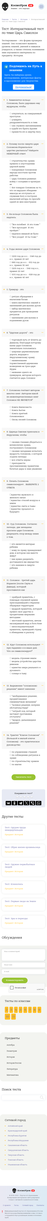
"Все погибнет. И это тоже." (26, 224)
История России (14, 1063)
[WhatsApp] (38, 803)
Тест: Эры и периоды (16, 918)
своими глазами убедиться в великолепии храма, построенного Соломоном (26, 445)
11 (13, 1016)
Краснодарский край (17, 1131)
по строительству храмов (25, 761)
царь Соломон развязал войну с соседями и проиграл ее (25, 182)
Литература (12, 1069)
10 (7, 1016)
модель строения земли (24, 658)
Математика (12, 1075)
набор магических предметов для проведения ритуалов (24, 312)
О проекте (6, 1205)
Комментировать (14, 980)
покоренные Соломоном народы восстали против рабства (23, 173)
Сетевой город (27, 1205)
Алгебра (10, 1045)
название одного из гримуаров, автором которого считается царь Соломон (25, 375)
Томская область (16, 1160)
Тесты (14, 19)
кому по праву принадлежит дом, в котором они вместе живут (26, 553)
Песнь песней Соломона (24, 419)
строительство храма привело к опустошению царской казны (22, 164)
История (23, 19)
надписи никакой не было (25, 234)
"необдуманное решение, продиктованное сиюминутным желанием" (23, 699)
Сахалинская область (17, 1145)
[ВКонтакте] (8, 803)
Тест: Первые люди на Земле (20, 901)
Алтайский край (15, 1126)
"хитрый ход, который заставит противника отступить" (22, 714)
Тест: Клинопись (14, 884)
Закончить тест (23, 777)
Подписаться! (23, 87)
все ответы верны (21, 460)
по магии (16, 764)
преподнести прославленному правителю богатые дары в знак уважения (26, 466)
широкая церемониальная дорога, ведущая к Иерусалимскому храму (24, 354)
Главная (5, 19)
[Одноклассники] (14, 803)
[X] (26, 803)
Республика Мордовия (18, 1140)
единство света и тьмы (23, 506)
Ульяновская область (17, 1165)
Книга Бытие (18, 410)
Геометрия (12, 1051)
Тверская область (16, 1155)
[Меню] (41, 7)
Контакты (40, 1205)
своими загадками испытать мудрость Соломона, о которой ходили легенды (26, 454)
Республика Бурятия (17, 1136)
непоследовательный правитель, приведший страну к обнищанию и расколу (25, 630)
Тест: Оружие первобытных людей (20, 865)
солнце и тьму (19, 673)
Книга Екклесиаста (22, 407)
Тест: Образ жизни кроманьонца (22, 847)
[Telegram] (20, 803)
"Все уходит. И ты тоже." (24, 237)
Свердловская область (18, 1150)
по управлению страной (24, 752)
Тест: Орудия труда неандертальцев (15, 828)
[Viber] (32, 803)
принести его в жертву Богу (26, 132)
